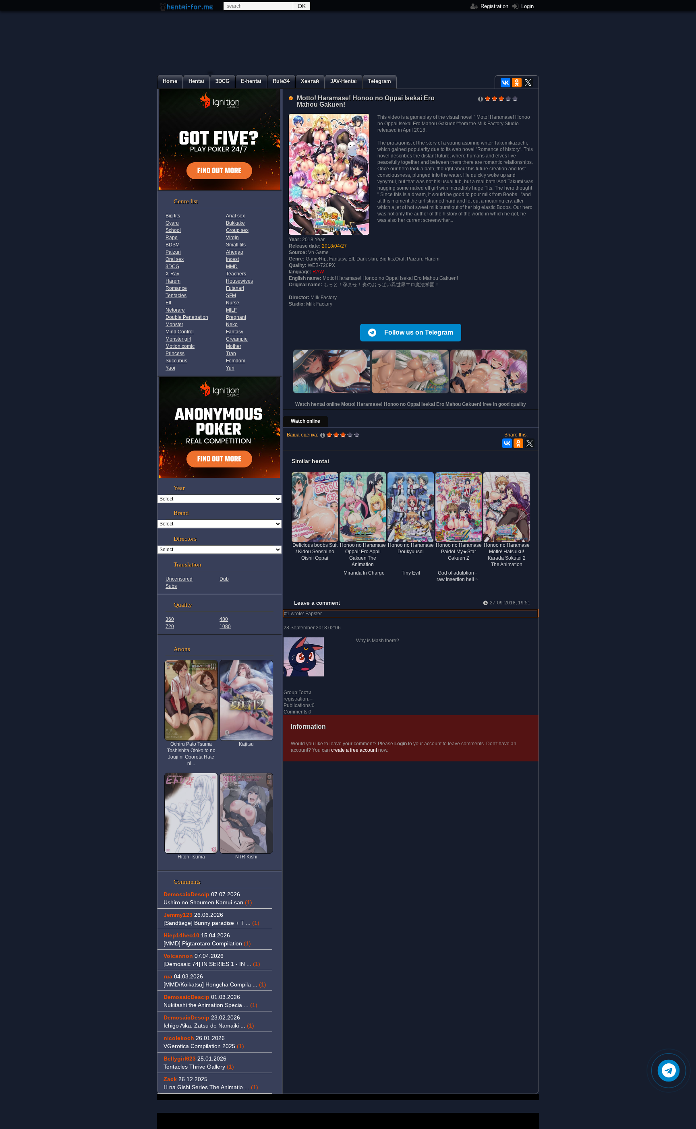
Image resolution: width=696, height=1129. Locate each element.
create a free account (354, 750)
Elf (168, 303)
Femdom (235, 361)
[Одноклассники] (517, 82)
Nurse (232, 303)
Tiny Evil (411, 573)
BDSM (173, 245)
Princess (175, 353)
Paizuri (173, 252)
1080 (225, 626)
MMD (232, 266)
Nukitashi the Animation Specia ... (210, 1005)
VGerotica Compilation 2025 (204, 1046)
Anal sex (235, 216)
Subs (171, 586)
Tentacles (176, 295)
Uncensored (179, 579)
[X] (528, 82)
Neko (232, 324)
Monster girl (178, 339)
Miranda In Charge (364, 573)
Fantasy (234, 332)
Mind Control (180, 332)
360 (170, 619)
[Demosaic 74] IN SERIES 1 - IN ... (212, 964)
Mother (233, 346)
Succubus (176, 361)
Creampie (237, 339)
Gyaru (172, 223)
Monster (174, 324)
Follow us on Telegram (418, 332)
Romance (176, 288)
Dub (224, 579)
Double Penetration (187, 317)
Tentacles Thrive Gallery (199, 1066)
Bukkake (235, 223)
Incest (232, 259)
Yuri (230, 368)
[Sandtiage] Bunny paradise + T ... (211, 923)
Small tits (236, 245)
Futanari (235, 288)
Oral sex (175, 259)
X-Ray (172, 274)
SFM (231, 295)
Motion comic (180, 346)
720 (170, 626)
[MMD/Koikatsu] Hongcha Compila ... (215, 984)
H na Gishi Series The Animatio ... (211, 1087)
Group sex (237, 230)
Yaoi (170, 368)
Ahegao (234, 252)
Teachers (236, 274)
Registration (493, 6)
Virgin (232, 237)
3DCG (172, 266)
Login (527, 6)
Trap (231, 353)
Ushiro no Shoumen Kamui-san (208, 902)
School (173, 230)
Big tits (173, 216)
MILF (231, 310)
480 (224, 619)
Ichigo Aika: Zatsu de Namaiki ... (209, 1025)
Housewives (239, 281)
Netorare (175, 310)
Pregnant (236, 317)
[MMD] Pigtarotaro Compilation (207, 943)
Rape (172, 237)
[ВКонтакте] (505, 82)
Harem (173, 281)
